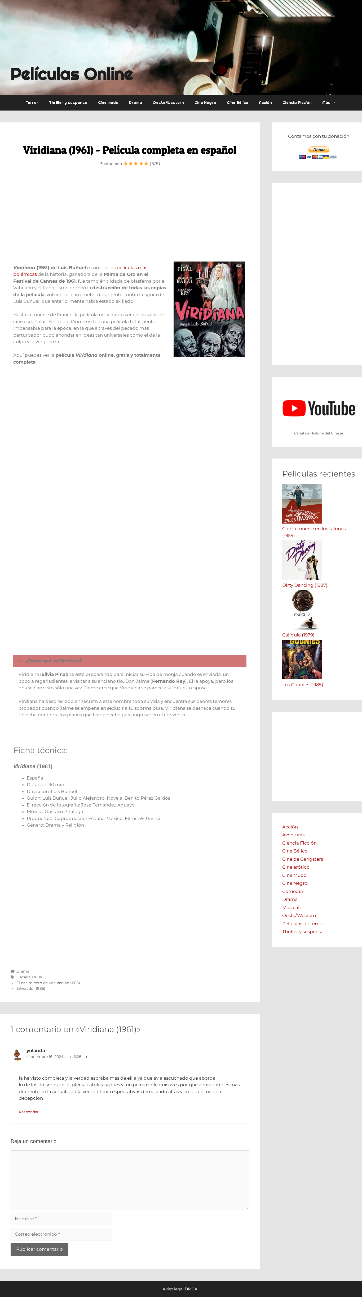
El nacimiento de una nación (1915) (48, 982)
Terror (32, 102)
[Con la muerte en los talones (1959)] (302, 522)
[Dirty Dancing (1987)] (302, 578)
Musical (290, 907)
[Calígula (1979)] (302, 628)
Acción (265, 102)
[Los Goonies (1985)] (302, 677)
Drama (135, 102)
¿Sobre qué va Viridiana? (53, 661)
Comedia (292, 891)
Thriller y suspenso (68, 102)
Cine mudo (108, 102)
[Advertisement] (129, 216)
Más (326, 102)
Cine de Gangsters (302, 859)
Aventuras (293, 834)
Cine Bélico (237, 102)
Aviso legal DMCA (180, 1288)
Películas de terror (302, 923)
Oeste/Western (168, 102)
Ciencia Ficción (297, 102)
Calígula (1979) (298, 635)
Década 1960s (29, 977)
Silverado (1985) (30, 988)
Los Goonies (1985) (302, 684)
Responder (29, 1112)
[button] (129, 661)
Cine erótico (296, 867)
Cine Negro (205, 102)
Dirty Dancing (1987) (305, 585)
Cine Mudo (294, 875)
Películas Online (72, 73)
